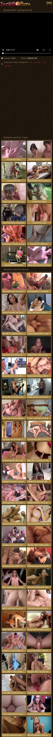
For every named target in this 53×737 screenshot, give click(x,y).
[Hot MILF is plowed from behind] (14, 323)
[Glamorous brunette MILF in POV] (39, 471)
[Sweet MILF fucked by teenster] (14, 619)
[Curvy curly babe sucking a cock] (39, 408)
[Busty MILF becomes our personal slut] (14, 386)
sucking (37, 62)
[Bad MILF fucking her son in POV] (39, 450)
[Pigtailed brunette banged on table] (14, 471)
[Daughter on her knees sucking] (14, 429)
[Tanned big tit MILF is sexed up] (39, 323)
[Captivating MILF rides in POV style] (39, 640)
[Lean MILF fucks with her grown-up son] (14, 682)
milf (44, 62)
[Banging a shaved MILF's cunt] (14, 640)
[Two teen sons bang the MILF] (14, 344)
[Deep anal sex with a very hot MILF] (39, 619)
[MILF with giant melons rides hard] (39, 302)
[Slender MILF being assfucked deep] (39, 534)
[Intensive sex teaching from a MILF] (39, 598)
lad (30, 62)
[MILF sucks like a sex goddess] (14, 598)
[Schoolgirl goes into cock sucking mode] (14, 492)
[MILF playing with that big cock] (14, 577)
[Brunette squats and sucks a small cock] (39, 577)
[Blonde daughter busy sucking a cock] (39, 724)
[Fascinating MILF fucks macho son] (39, 429)
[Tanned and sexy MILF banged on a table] (14, 513)
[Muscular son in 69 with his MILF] (14, 365)
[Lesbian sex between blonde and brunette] (14, 534)
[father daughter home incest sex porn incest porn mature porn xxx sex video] (49, 4)
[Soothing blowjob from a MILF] (39, 703)
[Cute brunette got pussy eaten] (14, 724)
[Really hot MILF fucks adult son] (39, 492)
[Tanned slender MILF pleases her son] (14, 450)
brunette (8, 66)
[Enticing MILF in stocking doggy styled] (39, 281)
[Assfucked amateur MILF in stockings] (39, 365)
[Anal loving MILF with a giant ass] (39, 513)
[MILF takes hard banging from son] (14, 408)
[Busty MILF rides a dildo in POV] (14, 661)
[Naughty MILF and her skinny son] (39, 661)
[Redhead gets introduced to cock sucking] (39, 555)
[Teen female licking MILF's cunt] (39, 682)
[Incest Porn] (15, 4)
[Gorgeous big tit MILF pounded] (14, 555)
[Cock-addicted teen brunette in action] (14, 703)
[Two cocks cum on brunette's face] (14, 281)
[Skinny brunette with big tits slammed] (14, 302)
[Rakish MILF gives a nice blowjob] (39, 344)
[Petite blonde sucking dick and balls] (39, 386)
